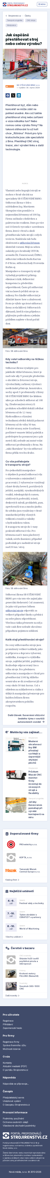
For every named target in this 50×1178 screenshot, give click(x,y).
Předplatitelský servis (13, 1097)
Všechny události (13, 937)
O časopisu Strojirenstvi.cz (16, 1104)
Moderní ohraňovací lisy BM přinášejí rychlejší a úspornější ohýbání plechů (34, 752)
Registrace (8, 1020)
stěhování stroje (14, 610)
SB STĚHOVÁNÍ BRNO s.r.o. (28, 85)
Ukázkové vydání (12, 1101)
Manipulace (11, 25)
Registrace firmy (11, 1041)
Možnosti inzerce (11, 1049)
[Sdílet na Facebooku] (8, 95)
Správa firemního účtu (14, 1045)
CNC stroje (31, 20)
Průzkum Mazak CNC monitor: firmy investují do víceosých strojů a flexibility (35, 782)
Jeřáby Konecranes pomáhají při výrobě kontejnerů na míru (36, 810)
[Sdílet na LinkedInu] (19, 95)
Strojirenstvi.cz (14, 16)
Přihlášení (8, 1024)
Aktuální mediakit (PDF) (15, 1066)
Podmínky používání (13, 1118)
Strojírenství (33, 738)
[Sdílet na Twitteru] (13, 95)
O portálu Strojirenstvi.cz (15, 1070)
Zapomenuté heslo (12, 1028)
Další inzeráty (11, 995)
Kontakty (7, 1062)
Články (28, 16)
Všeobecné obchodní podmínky (19, 1125)
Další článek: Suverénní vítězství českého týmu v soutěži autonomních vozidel (26, 718)
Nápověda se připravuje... (16, 1083)
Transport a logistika (14, 20)
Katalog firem (11, 880)
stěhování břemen (30, 242)
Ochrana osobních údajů (15, 1122)
